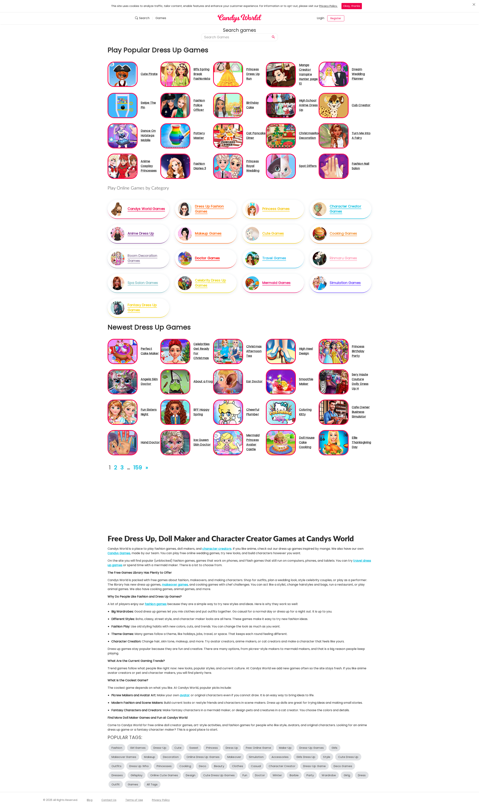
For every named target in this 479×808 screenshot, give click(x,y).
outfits (116, 766)
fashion (117, 748)
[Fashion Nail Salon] (334, 166)
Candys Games (119, 553)
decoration (171, 757)
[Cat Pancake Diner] (228, 135)
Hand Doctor (150, 442)
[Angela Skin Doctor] (123, 381)
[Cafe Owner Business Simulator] (334, 412)
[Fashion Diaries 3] (175, 166)
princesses (164, 766)
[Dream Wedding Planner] (334, 74)
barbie (294, 775)
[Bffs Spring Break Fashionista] (175, 74)
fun (244, 775)
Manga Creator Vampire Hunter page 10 (308, 74)
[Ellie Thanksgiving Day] (334, 442)
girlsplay (136, 775)
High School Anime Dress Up (308, 105)
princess (212, 748)
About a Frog (203, 381)
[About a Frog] (175, 381)
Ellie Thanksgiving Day (361, 442)
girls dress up (305, 757)
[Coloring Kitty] (281, 412)
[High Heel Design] (281, 351)
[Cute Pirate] (123, 74)
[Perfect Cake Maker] (123, 351)
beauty (219, 766)
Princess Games (276, 208)
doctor (260, 775)
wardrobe (329, 775)
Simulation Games (345, 282)
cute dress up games (219, 775)
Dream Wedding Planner (358, 74)
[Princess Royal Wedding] (228, 166)
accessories (280, 757)
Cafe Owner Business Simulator (361, 412)
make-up (285, 748)
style (326, 757)
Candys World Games (146, 208)
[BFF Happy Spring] (175, 412)
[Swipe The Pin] (123, 105)
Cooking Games (343, 233)
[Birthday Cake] (228, 105)
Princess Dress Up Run (253, 74)
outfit (116, 784)
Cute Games (273, 233)
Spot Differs (308, 166)
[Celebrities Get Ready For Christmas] (175, 351)
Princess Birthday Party (358, 351)
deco (202, 766)
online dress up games (203, 757)
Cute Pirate (149, 74)
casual (256, 766)
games (133, 784)
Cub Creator (361, 105)
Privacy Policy (161, 800)
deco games (343, 766)
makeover (234, 757)
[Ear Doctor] (228, 381)
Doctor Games (207, 258)
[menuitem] (143, 18)
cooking (185, 766)
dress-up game (314, 766)
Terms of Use (134, 800)
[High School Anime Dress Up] (281, 105)
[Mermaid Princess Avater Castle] (228, 442)
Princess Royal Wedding (252, 166)
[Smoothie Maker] (281, 381)
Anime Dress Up (141, 233)
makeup (149, 757)
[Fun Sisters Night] (123, 412)
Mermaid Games (276, 282)
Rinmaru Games (343, 258)
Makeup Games (208, 233)
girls (335, 748)
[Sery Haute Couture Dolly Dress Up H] (334, 381)
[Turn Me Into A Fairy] (334, 135)
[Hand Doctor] (123, 442)
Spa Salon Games (143, 282)
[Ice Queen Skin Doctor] (175, 442)
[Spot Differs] (281, 166)
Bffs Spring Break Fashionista (201, 74)
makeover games (175, 584)
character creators (216, 549)
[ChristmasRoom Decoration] (281, 135)
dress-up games (311, 748)
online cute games (164, 775)
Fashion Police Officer (199, 105)
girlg (347, 775)
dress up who (139, 766)
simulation (256, 757)
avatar (185, 695)
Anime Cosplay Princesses (149, 166)
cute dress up (348, 757)
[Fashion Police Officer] (175, 105)
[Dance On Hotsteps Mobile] (123, 135)
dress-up (160, 748)
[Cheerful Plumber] (228, 412)
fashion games (156, 604)
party (310, 775)
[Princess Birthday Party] (334, 351)
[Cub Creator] (334, 105)
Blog (89, 800)
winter (277, 775)
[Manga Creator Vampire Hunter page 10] (281, 74)
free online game (258, 748)
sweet (194, 748)
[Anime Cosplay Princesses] (123, 166)
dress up (232, 748)
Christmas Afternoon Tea (254, 351)
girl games (138, 748)
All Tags (152, 784)
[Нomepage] (239, 18)
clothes (237, 766)
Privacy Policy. (328, 6)
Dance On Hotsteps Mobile (148, 135)
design (190, 775)
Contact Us (108, 800)
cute (177, 748)
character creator (282, 766)
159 (137, 467)
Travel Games (274, 258)
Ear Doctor (254, 381)
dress (362, 775)
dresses (117, 775)
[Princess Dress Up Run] (228, 74)
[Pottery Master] (175, 135)
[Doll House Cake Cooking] (281, 442)
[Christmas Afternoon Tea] (228, 351)
